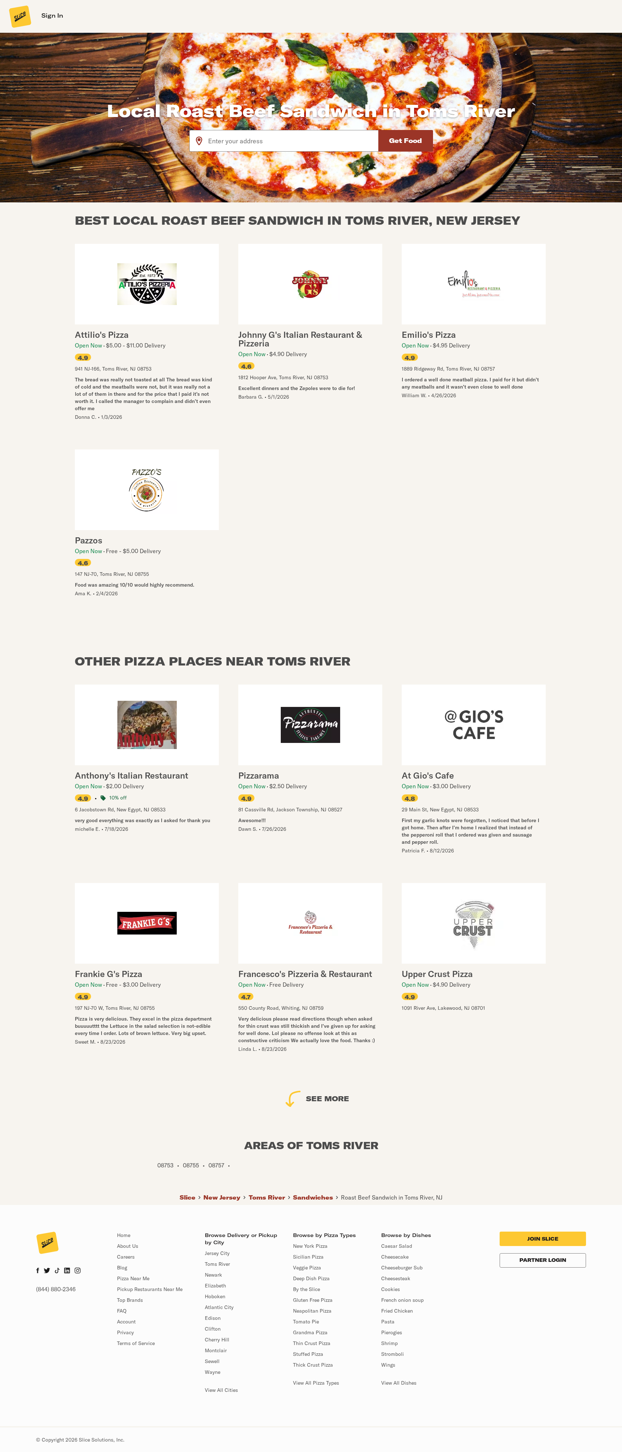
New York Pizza (310, 1246)
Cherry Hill (217, 1339)
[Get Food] (405, 141)
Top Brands (130, 1300)
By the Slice (306, 1289)
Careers (126, 1257)
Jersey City (217, 1253)
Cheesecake (395, 1257)
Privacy (125, 1332)
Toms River (267, 1197)
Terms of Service (136, 1343)
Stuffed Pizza (308, 1354)
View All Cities (221, 1390)
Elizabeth (215, 1285)
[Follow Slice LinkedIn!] (67, 1271)
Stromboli (392, 1354)
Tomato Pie (306, 1321)
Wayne (212, 1372)
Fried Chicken (397, 1311)
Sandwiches (313, 1197)
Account (126, 1321)
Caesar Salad (396, 1246)
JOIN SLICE (542, 1239)
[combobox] (293, 140)
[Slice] (19, 16)
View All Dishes (398, 1383)
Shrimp (389, 1343)
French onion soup (402, 1300)
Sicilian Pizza (308, 1257)
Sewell (212, 1361)
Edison (213, 1318)
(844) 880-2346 (56, 1289)
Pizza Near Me (133, 1278)
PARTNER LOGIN (542, 1260)
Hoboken (215, 1296)
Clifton (213, 1329)
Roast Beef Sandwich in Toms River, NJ (391, 1197)
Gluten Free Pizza (313, 1300)
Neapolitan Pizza (312, 1311)
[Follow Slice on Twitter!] (47, 1271)
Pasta (388, 1321)
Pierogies (391, 1332)
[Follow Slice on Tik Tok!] (57, 1271)
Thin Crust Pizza (311, 1343)
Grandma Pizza (310, 1332)
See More (327, 1098)
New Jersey (221, 1197)
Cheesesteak (395, 1278)
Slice (187, 1197)
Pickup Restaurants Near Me (149, 1289)
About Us (127, 1246)
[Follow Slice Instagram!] (78, 1271)
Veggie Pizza (307, 1267)
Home (123, 1235)
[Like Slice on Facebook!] (37, 1271)
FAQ (121, 1311)
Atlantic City (219, 1307)
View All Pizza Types (316, 1383)
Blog (122, 1267)
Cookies (390, 1289)
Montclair (216, 1350)
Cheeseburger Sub (402, 1267)
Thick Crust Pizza (313, 1365)
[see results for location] (199, 140)
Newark (213, 1275)
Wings (388, 1365)
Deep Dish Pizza (311, 1278)
